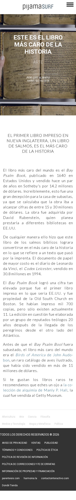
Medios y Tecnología (13, 423)
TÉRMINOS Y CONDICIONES (17, 450)
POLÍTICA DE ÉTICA (47, 450)
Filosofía (45, 416)
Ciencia (32, 416)
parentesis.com (11, 478)
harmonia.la (30, 478)
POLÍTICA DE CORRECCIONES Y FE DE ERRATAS (28, 464)
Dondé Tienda (10, 485)
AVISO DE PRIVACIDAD (14, 442)
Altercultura (8, 416)
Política (59, 423)
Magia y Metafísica (39, 423)
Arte (38, 62)
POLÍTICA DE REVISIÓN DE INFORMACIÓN (25, 457)
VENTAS (35, 442)
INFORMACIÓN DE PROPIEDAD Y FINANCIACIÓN (28, 471)
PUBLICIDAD (51, 442)
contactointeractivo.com (55, 478)
